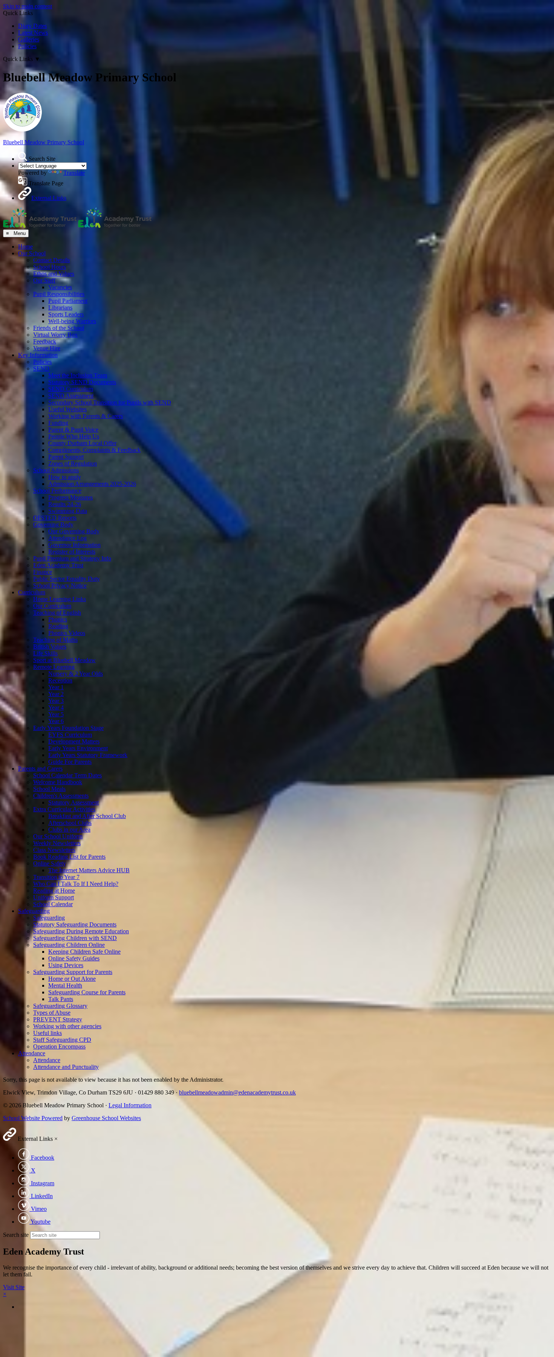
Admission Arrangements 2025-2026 (92, 484)
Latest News (33, 32)
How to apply (64, 477)
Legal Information (130, 1105)
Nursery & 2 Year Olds (75, 673)
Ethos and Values (53, 273)
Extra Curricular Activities (64, 809)
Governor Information (74, 545)
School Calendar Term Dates (67, 775)
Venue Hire (46, 348)
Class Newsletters (54, 850)
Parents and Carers (40, 768)
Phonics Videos (66, 633)
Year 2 (56, 694)
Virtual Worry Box (55, 334)
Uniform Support (53, 897)
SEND (41, 368)
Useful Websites (67, 409)
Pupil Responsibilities (58, 294)
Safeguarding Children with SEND (75, 938)
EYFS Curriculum (70, 734)
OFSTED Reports (55, 517)
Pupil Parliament (67, 301)
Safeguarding (34, 911)
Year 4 (56, 707)
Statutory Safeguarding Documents (74, 924)
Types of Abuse (51, 1012)
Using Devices (65, 965)
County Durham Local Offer (82, 443)
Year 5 (56, 714)
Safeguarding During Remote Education (81, 931)
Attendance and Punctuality (66, 1067)
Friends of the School (58, 328)
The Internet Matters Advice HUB (89, 870)
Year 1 (56, 687)
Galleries (28, 39)
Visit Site (13, 1287)
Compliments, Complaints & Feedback (94, 450)
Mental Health (65, 985)
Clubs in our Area (69, 829)
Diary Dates (32, 26)
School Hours (49, 267)
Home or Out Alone (72, 978)
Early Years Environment (78, 748)
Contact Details (51, 260)
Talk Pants (60, 999)
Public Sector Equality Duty (66, 578)
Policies (27, 46)
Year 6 (56, 721)
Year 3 (56, 701)
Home (25, 246)
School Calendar (53, 904)
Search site (16, 1235)
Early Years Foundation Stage (68, 728)
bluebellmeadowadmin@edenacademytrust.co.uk (237, 1092)
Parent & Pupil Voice (73, 429)
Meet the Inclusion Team (77, 375)
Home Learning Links (59, 599)
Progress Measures (70, 497)
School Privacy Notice (60, 585)
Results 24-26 (64, 504)
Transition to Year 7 (56, 877)
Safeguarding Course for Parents (86, 992)
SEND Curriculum (70, 389)
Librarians (60, 307)
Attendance (31, 1053)
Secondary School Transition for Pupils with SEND (109, 402)
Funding (58, 423)
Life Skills (45, 653)
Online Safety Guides (73, 958)
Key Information (38, 355)
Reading (58, 626)
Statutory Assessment (73, 802)
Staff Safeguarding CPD (62, 1039)
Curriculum (31, 592)
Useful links (47, 1033)
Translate (74, 172)
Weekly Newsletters (57, 843)
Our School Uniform (58, 836)
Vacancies (60, 287)
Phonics (57, 619)
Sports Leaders (66, 314)
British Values (49, 646)
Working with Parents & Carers (85, 416)
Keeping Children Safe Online (84, 951)
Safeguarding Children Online (69, 945)
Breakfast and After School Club (87, 816)
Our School (32, 253)
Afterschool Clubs (70, 823)
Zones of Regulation (72, 463)
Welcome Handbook (57, 782)
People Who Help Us (73, 436)
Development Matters (73, 741)
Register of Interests (71, 551)
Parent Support (66, 456)
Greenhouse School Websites (106, 1118)
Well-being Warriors (72, 321)
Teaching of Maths (55, 640)
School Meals (49, 789)
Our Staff (44, 280)
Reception (60, 680)
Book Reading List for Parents (69, 856)
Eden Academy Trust (58, 565)
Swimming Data (67, 511)
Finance (42, 572)
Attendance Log (67, 538)
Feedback (44, 341)
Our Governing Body (73, 531)
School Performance (57, 490)
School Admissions (56, 470)
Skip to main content (27, 6)
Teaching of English (57, 612)
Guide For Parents (70, 762)
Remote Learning (54, 667)
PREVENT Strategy (57, 1019)
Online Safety (49, 863)
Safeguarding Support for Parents (72, 972)
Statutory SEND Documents (82, 382)
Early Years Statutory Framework (87, 755)
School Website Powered (33, 1118)
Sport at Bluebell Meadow (64, 660)
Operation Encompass (59, 1046)
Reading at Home (54, 890)
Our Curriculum (52, 606)
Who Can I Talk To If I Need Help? (75, 884)
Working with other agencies (67, 1026)
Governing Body (53, 524)
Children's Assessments (61, 795)
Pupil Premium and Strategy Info (72, 558)
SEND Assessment (70, 395)
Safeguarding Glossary (60, 1006)
